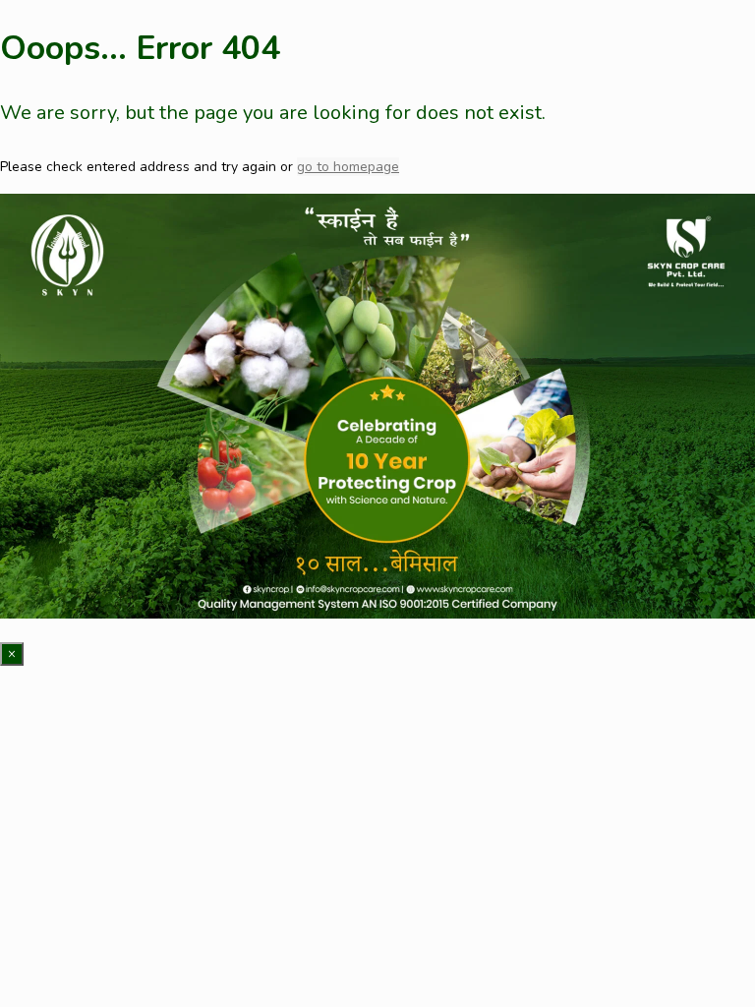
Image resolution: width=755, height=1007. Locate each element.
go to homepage (348, 166)
